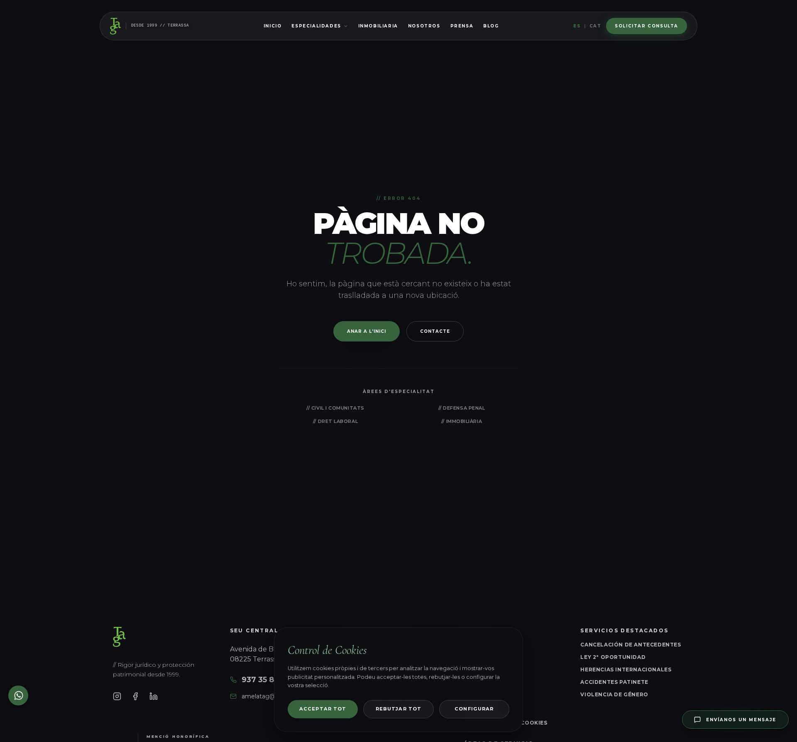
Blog (491, 26)
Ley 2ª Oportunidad (612, 657)
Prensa (462, 26)
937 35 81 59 (265, 679)
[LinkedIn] (153, 696)
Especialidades (316, 26)
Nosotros (424, 26)
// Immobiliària (461, 421)
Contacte (435, 331)
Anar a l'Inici (366, 331)
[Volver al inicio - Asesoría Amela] (115, 26)
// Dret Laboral (335, 421)
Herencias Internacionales (625, 669)
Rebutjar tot (398, 709)
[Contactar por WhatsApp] (18, 695)
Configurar (474, 709)
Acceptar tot (322, 709)
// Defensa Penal (461, 408)
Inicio (273, 26)
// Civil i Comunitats (335, 408)
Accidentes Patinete (614, 682)
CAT (595, 26)
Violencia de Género (614, 694)
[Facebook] (135, 696)
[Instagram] (117, 696)
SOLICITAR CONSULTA (646, 26)
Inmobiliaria (378, 26)
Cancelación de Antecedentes (630, 644)
